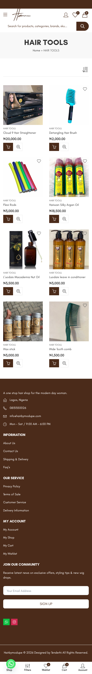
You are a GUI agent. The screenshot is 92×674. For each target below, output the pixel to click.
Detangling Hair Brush (63, 133)
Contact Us (10, 451)
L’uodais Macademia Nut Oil (21, 277)
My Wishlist (10, 554)
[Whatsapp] (11, 664)
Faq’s (6, 467)
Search (82, 26)
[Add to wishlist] (39, 89)
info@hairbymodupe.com (25, 416)
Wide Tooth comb (60, 349)
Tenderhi (56, 652)
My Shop (8, 537)
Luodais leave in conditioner (67, 277)
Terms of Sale (12, 494)
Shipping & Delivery (15, 459)
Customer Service (14, 502)
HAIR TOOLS (9, 128)
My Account (10, 529)
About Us (9, 443)
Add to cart (8, 147)
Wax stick (9, 349)
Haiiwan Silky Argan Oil (64, 205)
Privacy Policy (11, 486)
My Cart (8, 545)
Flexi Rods (9, 205)
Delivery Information (16, 510)
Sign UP (46, 604)
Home (36, 50)
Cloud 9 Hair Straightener (19, 133)
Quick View (18, 147)
